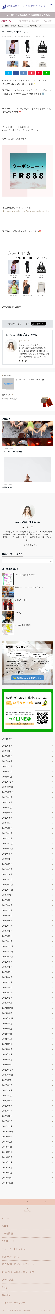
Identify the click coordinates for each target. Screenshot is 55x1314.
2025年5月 (7, 818)
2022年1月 (7, 1003)
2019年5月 (7, 1157)
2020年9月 (7, 1085)
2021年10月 (7, 1018)
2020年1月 (7, 1126)
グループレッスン (11, 1256)
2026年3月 (7, 766)
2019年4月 (7, 1162)
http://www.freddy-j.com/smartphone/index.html (25, 211)
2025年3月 (7, 828)
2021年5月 (7, 1044)
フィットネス (35, 36)
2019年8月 (7, 1141)
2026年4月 (7, 761)
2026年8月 (7, 746)
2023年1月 (7, 941)
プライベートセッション (14, 1249)
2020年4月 (7, 1111)
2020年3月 (7, 1116)
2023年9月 (7, 900)
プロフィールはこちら (27, 544)
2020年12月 (7, 1069)
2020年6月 (7, 1100)
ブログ (43, 36)
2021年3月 (7, 1054)
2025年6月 (7, 812)
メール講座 (8, 1279)
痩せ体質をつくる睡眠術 (29, 21)
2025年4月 (7, 823)
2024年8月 (7, 859)
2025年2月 (7, 833)
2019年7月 (7, 1147)
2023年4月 (7, 926)
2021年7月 (7, 1033)
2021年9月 (7, 1023)
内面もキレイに (8, 487)
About (5, 1225)
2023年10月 (7, 895)
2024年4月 (7, 874)
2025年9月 (7, 797)
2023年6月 (7, 915)
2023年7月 (7, 910)
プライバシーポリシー (13, 1302)
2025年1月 (7, 838)
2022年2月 (7, 997)
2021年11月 (7, 1013)
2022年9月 (7, 961)
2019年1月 (7, 1177)
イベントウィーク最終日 (12, 451)
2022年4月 (7, 987)
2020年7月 (7, 1095)
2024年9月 (7, 854)
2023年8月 (7, 905)
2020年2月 (7, 1121)
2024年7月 (7, 864)
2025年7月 (7, 807)
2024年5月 (7, 869)
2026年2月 (7, 771)
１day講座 (7, 1233)
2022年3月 (7, 992)
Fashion (20, 36)
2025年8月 (7, 802)
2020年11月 (7, 1075)
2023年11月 (7, 890)
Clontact (6, 1295)
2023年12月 (7, 884)
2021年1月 (7, 1064)
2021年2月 (7, 1059)
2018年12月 (7, 1183)
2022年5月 (7, 982)
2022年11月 (7, 951)
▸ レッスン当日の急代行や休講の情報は (27, 15)
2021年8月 (7, 1028)
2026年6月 (7, 751)
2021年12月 (7, 1008)
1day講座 (48, 21)
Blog (4, 1287)
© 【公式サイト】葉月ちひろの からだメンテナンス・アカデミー (27, 1310)
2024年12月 (7, 843)
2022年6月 (7, 977)
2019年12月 (7, 1131)
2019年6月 (7, 1152)
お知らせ (27, 36)
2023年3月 (7, 931)
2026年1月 (7, 776)
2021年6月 (7, 1039)
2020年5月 (7, 1105)
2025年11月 (7, 787)
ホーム (5, 1218)
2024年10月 (7, 848)
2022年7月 (7, 972)
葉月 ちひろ (24, 341)
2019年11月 (7, 1136)
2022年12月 (7, 946)
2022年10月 (7, 956)
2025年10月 (7, 792)
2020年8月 (7, 1090)
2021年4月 (7, 1049)
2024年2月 (7, 879)
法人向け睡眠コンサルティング (18, 1264)
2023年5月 (7, 920)
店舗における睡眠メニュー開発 (18, 1272)
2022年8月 (7, 967)
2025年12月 (7, 782)
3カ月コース (8, 1241)
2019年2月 (7, 1172)
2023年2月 (7, 936)
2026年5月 (7, 756)
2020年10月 (7, 1080)
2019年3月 (7, 1167)
